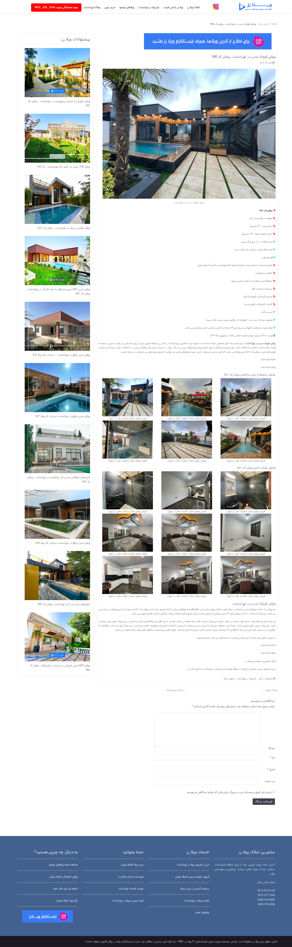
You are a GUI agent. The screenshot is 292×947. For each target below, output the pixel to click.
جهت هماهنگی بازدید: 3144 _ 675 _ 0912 (56, 7)
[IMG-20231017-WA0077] (127, 533)
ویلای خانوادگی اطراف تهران (63, 877)
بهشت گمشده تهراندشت (130, 889)
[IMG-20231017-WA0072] (246, 490)
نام (272, 757)
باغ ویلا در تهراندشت (148, 7)
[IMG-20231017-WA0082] (186, 397)
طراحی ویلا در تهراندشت (196, 901)
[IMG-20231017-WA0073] (186, 490)
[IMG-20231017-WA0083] (127, 397)
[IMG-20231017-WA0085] (186, 440)
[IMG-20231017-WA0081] (127, 440)
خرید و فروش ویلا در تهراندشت (193, 865)
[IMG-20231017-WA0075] (246, 533)
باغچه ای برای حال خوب (65, 889)
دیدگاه (271, 748)
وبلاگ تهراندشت (91, 7)
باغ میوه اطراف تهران (67, 901)
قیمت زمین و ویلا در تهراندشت (127, 901)
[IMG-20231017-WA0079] (186, 575)
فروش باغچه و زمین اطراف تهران (192, 877)
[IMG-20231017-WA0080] (127, 575)
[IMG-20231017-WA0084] (246, 440)
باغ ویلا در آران (266, 679)
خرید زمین (109, 7)
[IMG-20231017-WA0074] (127, 490)
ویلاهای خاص (202, 912)
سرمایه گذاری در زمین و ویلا (194, 889)
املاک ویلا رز (193, 7)
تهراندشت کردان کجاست (130, 877)
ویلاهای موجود (126, 7)
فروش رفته (263, 24)
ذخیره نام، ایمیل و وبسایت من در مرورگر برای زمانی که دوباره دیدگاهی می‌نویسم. (229, 792)
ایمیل (271, 769)
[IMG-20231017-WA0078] (246, 575)
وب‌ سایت (270, 781)
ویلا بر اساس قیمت (173, 7)
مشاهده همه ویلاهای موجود (63, 865)
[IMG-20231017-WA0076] (186, 533)
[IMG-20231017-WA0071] (246, 397)
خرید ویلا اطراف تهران (132, 865)
